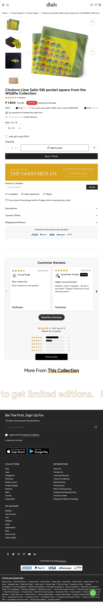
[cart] (99, 4)
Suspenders (10, 499)
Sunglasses (9, 475)
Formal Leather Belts (45, 594)
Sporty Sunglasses (71, 587)
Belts (7, 492)
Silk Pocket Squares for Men (64, 589)
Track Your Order (60, 496)
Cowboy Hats (33, 582)
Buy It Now (51, 156)
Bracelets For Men (48, 597)
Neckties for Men (62, 592)
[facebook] (8, 554)
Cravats (8, 496)
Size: (11, 122)
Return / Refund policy (62, 489)
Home (4, 13)
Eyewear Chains (54, 599)
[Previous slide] (6, 292)
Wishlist (8, 511)
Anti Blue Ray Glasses (38, 599)
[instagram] (18, 554)
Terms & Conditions (62, 479)
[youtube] (29, 554)
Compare (13, 194)
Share (49, 194)
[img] (18, 271)
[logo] (51, 4)
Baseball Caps (13, 584)
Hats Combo (77, 582)
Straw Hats (56, 582)
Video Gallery (10, 538)
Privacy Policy (59, 486)
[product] (92, 21)
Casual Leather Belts (63, 594)
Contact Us (58, 472)
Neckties (8, 489)
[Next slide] (97, 292)
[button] (3, 5)
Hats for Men (6, 582)
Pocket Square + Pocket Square (24, 13)
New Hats (66, 582)
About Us (57, 469)
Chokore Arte (27, 592)
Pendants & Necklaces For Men (68, 597)
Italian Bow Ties (17, 594)
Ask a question (32, 194)
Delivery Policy (59, 482)
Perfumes (9, 479)
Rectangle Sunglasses (55, 587)
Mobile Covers (11, 482)
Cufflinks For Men (32, 597)
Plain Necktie (76, 592)
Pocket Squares (11, 486)
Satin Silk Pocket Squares (43, 592)
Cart (7, 517)
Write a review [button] (51, 357)
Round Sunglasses (19, 587)
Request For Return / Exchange (66, 499)
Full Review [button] (17, 307)
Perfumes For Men (45, 589)
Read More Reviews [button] (51, 317)
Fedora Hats (45, 582)
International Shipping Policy (65, 492)
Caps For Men (89, 582)
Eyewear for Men (76, 584)
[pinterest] (24, 554)
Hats (7, 469)
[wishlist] (96, 4)
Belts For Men (30, 594)
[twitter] (13, 554)
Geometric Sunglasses (89, 587)
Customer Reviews (61, 475)
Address (8, 521)
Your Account (10, 514)
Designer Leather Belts (81, 594)
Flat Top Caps (63, 584)
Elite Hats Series (20, 582)
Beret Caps (39, 584)
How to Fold (10, 534)
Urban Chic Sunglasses (10, 589)
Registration (10, 528)
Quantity (9, 141)
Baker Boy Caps (27, 584)
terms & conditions (31, 435)
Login (7, 524)
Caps (7, 472)
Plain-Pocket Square (12, 592)
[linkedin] (34, 554)
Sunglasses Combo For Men (18, 599)
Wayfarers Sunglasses (36, 587)
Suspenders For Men (15, 597)
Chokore (62, 561)
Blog (7, 531)
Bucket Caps (51, 584)
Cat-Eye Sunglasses (28, 589)
